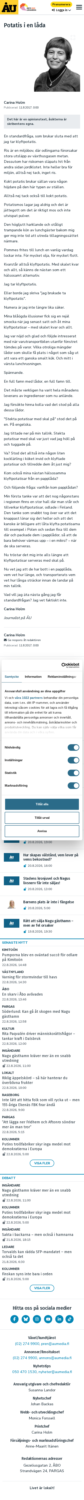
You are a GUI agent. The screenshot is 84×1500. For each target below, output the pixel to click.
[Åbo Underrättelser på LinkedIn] (59, 1319)
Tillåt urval (42, 817)
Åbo (5, 989)
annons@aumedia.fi (55, 1357)
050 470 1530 (24, 1371)
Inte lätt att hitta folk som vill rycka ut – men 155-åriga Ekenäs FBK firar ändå (41, 1105)
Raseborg (10, 1095)
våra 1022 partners (29, 697)
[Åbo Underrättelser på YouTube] (48, 1319)
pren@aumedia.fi (55, 1343)
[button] (61, 10)
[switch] (73, 760)
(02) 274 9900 (27, 1343)
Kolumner (10, 1139)
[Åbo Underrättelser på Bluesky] (26, 1319)
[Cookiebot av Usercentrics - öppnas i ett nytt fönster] (61, 665)
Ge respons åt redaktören (24, 640)
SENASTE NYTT (15, 942)
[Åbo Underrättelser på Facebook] (14, 1319)
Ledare (8, 1247)
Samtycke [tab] (12, 676)
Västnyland (13, 972)
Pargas (8, 1007)
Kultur (8, 1029)
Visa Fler (42, 1163)
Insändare (11, 1051)
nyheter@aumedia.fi (55, 1371)
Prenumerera (61, 4)
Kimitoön (10, 950)
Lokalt (8, 1073)
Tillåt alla (42, 804)
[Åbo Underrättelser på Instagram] (37, 1319)
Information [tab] (33, 676)
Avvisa (42, 831)
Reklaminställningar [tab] (62, 676)
